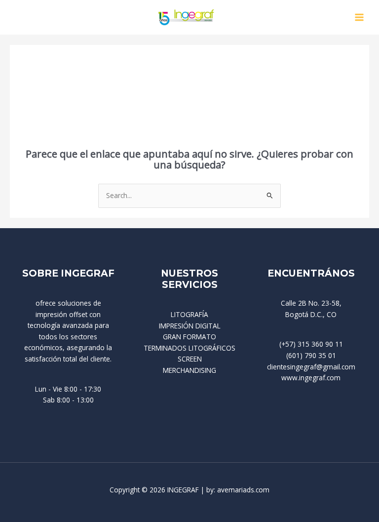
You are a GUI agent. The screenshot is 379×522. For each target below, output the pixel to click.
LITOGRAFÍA (189, 314)
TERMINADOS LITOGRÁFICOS (189, 348)
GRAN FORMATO (189, 336)
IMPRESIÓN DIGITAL (190, 325)
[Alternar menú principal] (359, 17)
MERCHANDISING (189, 370)
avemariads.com (243, 489)
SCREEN (190, 358)
